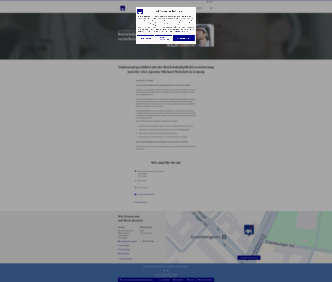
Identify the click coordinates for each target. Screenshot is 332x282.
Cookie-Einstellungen (145, 38)
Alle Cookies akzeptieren (184, 38)
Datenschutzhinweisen (181, 31)
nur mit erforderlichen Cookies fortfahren (163, 38)
